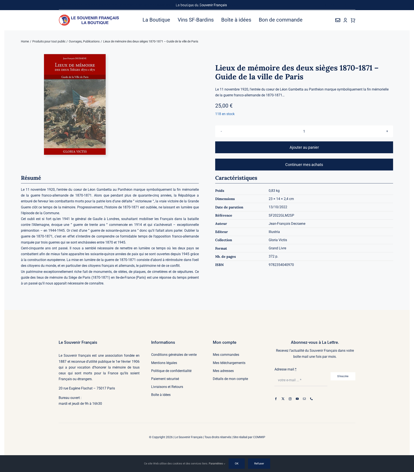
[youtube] (339, 4)
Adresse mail (285, 369)
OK (236, 463)
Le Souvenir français (75, 355)
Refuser (259, 463)
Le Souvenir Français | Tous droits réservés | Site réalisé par (214, 437)
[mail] (346, 4)
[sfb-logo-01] (89, 16)
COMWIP (259, 437)
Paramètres (216, 463)
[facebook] (318, 4)
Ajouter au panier (304, 147)
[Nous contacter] (337, 20)
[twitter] (325, 4)
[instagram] (332, 4)
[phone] (354, 4)
